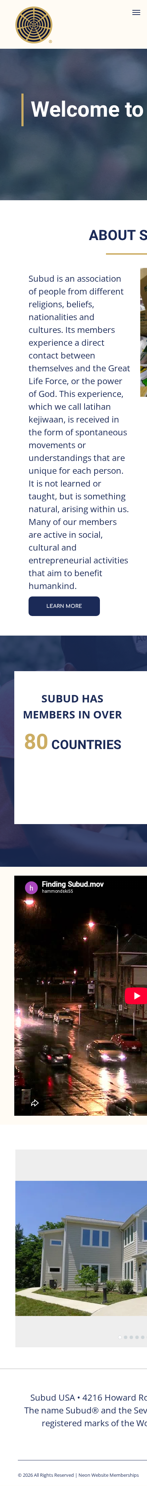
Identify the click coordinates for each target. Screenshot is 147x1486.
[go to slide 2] (125, 1337)
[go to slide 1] (119, 1337)
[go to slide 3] (131, 1337)
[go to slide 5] (142, 1337)
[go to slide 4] (137, 1337)
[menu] (136, 12)
